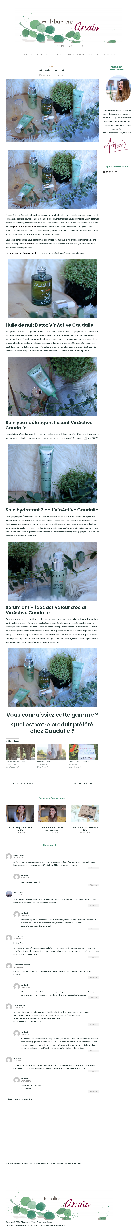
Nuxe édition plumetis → (86, 784)
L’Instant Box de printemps (80, 761)
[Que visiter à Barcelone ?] (20, 752)
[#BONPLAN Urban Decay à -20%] (85, 813)
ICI (80, 350)
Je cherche (40, 54)
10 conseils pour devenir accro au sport (52, 828)
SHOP (97, 54)
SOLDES (27, 54)
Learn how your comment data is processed (61, 1163)
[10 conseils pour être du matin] (20, 813)
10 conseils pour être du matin (20, 828)
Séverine (17, 936)
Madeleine (17, 1005)
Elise (15, 1058)
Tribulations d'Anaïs (28, 1222)
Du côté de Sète (44, 761)
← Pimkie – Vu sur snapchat (20, 784)
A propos (108, 54)
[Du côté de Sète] (51, 752)
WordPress (28, 1225)
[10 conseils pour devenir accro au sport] (52, 813)
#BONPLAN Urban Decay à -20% (84, 828)
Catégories (55, 54)
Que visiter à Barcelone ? (16, 761)
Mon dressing (84, 54)
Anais (47, 75)
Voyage (69, 54)
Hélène (16, 893)
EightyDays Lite (46, 1225)
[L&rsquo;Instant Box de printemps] (83, 752)
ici (77, 531)
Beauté (52, 66)
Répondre (93, 868)
